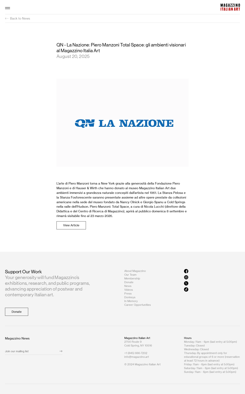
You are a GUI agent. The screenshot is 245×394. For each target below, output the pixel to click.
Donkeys (129, 297)
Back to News (20, 18)
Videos (128, 289)
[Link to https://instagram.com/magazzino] (212, 277)
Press (128, 293)
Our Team (130, 274)
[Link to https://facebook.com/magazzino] (212, 271)
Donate (128, 282)
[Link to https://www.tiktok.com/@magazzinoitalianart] (212, 289)
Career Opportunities (137, 304)
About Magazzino (135, 271)
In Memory (131, 301)
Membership (132, 278)
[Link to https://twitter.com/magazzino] (212, 283)
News (127, 286)
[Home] (230, 7)
